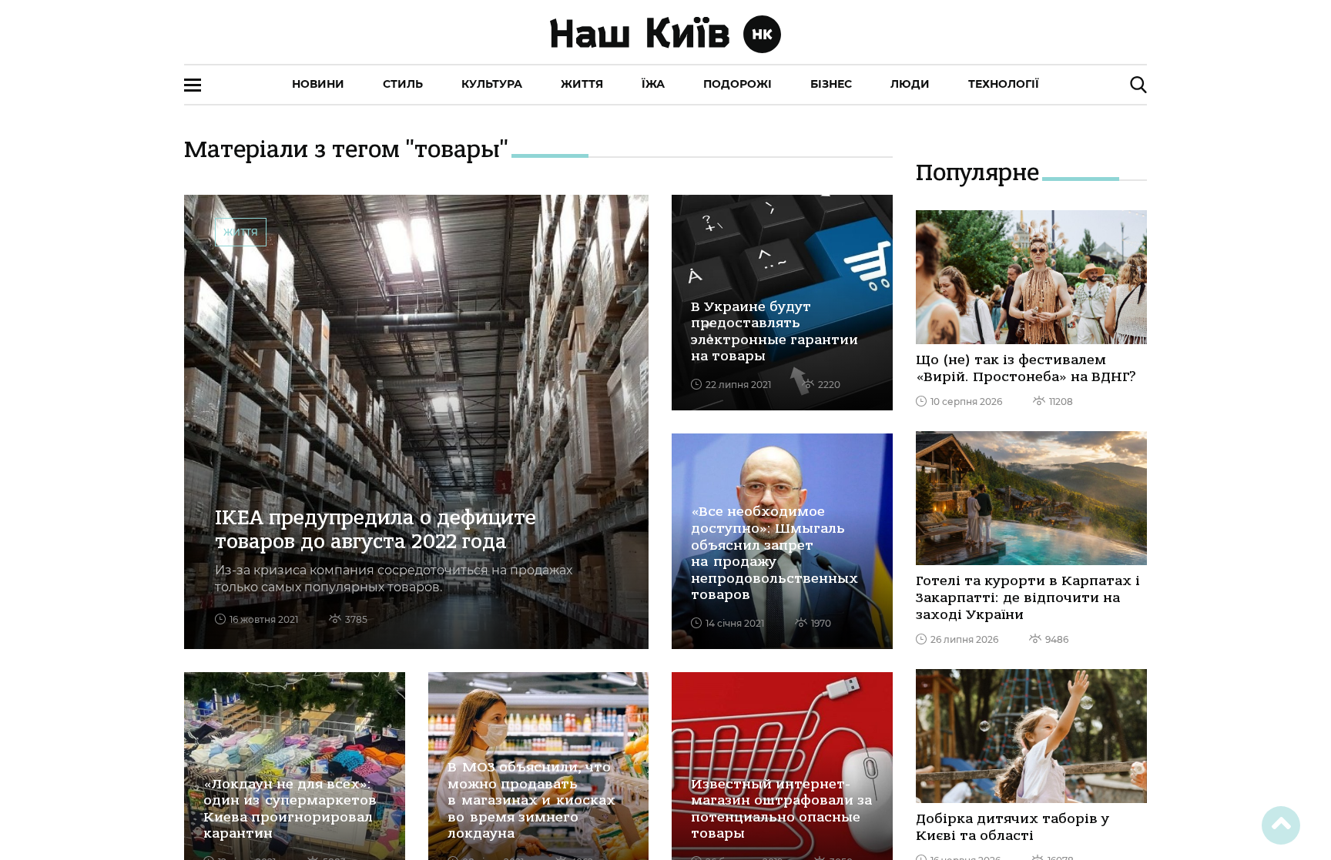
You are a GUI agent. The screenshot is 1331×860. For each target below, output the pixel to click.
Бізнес (831, 84)
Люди (910, 84)
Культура (491, 84)
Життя (582, 84)
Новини (318, 84)
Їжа (653, 84)
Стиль (403, 84)
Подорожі (737, 84)
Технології (1003, 84)
